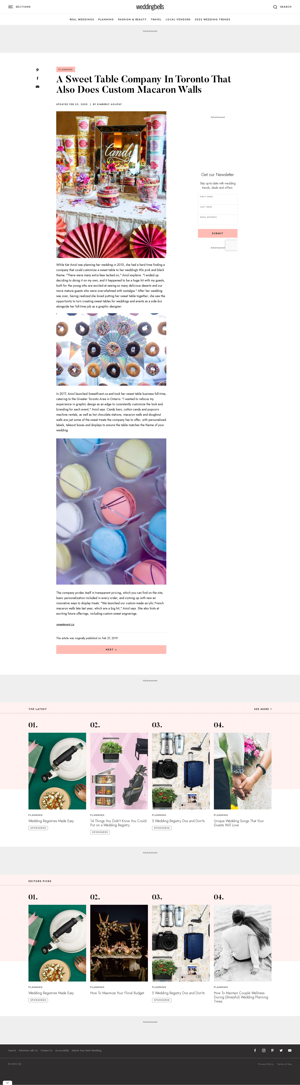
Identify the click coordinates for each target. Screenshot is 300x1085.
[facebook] (255, 1050)
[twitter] (281, 1050)
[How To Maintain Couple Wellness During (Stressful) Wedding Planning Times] (243, 943)
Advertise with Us (28, 1050)
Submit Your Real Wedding (86, 1050)
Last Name (206, 207)
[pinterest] (272, 1050)
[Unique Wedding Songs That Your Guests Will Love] (243, 771)
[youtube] (289, 1050)
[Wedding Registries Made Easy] (57, 771)
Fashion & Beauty (132, 19)
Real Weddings (82, 19)
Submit (217, 233)
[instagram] (263, 1050)
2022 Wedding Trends (212, 19)
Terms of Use (284, 1064)
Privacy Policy (266, 1064)
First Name (206, 197)
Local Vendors (178, 19)
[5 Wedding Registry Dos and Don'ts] (181, 771)
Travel (156, 19)
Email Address (208, 217)
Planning (106, 19)
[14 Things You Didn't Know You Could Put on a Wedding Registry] (119, 771)
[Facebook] (37, 79)
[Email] (37, 87)
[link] (150, 6)
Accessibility (62, 1050)
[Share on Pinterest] (37, 70)
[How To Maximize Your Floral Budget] (119, 943)
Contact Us (46, 1050)
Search (12, 1050)
